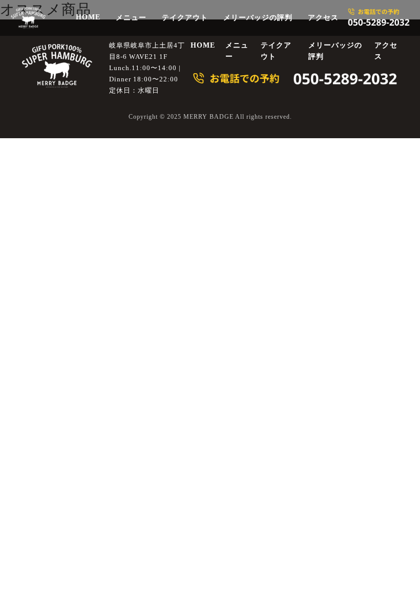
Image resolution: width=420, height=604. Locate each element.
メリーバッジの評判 (257, 17)
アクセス (323, 17)
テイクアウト (185, 17)
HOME (88, 17)
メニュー (131, 17)
